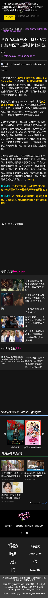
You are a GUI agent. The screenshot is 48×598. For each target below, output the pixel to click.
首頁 (11, 29)
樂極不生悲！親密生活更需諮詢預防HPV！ (35, 474)
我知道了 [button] (9, 17)
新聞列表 (18, 29)
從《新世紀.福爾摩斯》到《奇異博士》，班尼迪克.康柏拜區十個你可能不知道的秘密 (24, 199)
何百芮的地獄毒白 (32, 447)
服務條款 (19, 526)
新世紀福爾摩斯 (34, 81)
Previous (4, 434)
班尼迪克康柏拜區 (26, 78)
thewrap (4, 70)
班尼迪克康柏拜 (15, 224)
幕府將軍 (15, 447)
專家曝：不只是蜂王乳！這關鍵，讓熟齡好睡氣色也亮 (12, 497)
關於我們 (9, 526)
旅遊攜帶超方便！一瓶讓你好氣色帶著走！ (12, 474)
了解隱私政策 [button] (30, 10)
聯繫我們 (39, 526)
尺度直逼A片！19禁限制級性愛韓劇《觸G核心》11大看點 (35, 298)
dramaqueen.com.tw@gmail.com (24, 589)
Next (43, 434)
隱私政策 (29, 526)
